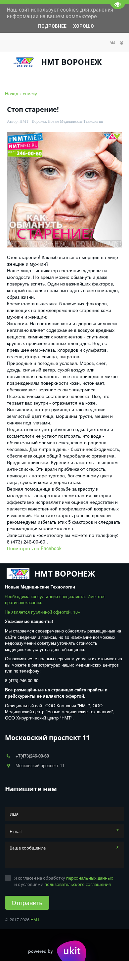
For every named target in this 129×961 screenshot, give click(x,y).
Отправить (27, 903)
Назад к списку (21, 93)
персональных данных (89, 878)
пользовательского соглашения (77, 884)
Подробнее (52, 26)
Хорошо (83, 26)
